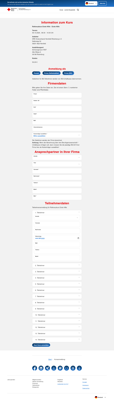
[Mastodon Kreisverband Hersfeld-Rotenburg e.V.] (60, 368)
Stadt (35, 114)
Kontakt (85, 382)
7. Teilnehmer (39, 296)
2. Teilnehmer (39, 265)
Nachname (37, 176)
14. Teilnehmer (40, 339)
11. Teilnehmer (40, 321)
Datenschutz (86, 388)
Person (36, 73)
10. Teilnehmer (40, 315)
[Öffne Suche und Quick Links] (78, 10)
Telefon (36, 182)
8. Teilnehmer (39, 302)
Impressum (86, 385)
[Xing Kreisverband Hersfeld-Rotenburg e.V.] (47, 368)
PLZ (35, 107)
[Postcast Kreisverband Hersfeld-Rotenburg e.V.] (79, 368)
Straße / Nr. (37, 100)
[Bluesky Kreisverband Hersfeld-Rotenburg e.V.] (66, 368)
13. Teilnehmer (40, 333)
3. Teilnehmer (39, 271)
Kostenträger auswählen (40, 133)
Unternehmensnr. (38, 127)
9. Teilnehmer (39, 309)
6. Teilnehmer (39, 290)
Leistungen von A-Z (62, 384)
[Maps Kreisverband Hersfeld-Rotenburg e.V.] (53, 368)
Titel (35, 162)
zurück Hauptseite (69, 10)
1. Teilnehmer (39, 212)
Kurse (61, 10)
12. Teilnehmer (40, 327)
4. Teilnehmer (39, 278)
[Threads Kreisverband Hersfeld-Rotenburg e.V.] (72, 368)
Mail (35, 120)
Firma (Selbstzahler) (51, 73)
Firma (35, 94)
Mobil (35, 189)
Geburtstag (38, 236)
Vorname (36, 169)
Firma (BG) (68, 73)
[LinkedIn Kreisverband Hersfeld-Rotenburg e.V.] (41, 368)
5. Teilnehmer (39, 284)
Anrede (35, 156)
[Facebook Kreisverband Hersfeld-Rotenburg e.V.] (34, 368)
